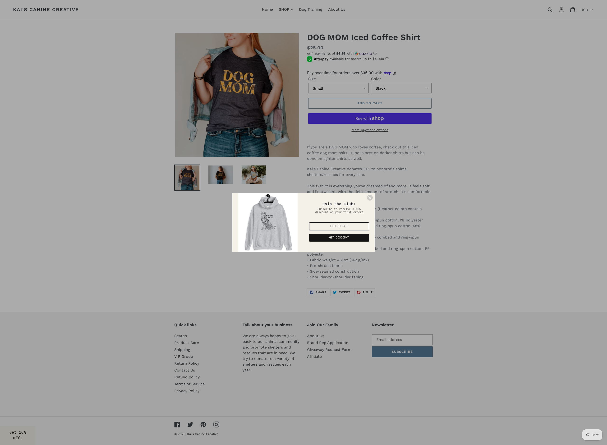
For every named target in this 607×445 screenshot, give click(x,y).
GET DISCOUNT (339, 237)
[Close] (370, 198)
